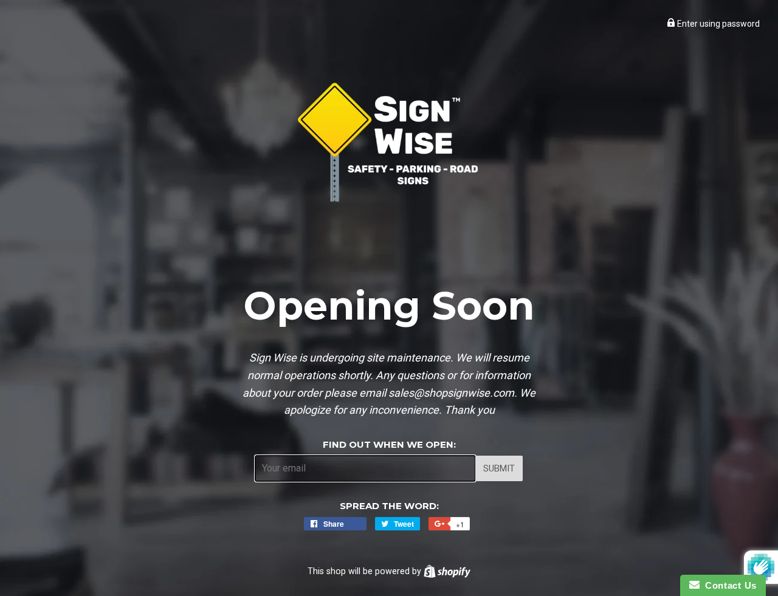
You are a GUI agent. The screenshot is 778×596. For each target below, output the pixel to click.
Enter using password (717, 24)
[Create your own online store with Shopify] (447, 571)
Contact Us (728, 585)
